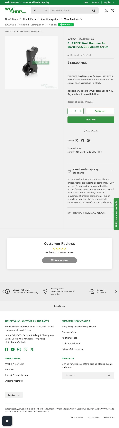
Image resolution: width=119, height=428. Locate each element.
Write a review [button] (59, 260)
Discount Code (69, 332)
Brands (95, 2)
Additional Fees (69, 337)
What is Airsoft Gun (14, 363)
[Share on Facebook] (82, 140)
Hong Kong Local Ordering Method (79, 326)
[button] (112, 10)
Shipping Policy (93, 417)
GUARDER (71, 39)
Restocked (23, 24)
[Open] (7, 421)
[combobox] (65, 10)
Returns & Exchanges (72, 348)
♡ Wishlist (51, 24)
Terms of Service (77, 417)
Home (7, 32)
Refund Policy (109, 417)
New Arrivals (9, 24)
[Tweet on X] (77, 140)
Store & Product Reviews (17, 375)
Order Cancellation (71, 343)
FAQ (85, 2)
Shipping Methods (14, 380)
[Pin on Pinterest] (88, 140)
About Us (9, 369)
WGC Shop (14, 409)
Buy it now (91, 119)
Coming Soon (37, 24)
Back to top (59, 306)
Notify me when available (116, 214)
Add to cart (100, 111)
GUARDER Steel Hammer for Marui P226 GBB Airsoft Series (28, 32)
